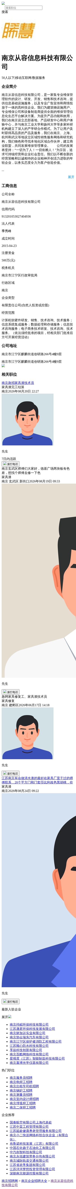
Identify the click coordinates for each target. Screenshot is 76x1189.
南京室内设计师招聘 (24, 1099)
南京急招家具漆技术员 (18, 383)
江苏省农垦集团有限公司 (27, 1165)
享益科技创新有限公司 (26, 1050)
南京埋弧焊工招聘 (23, 1103)
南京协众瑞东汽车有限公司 (29, 1037)
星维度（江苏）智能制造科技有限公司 (37, 1058)
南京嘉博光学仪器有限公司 (29, 1062)
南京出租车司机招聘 (24, 1086)
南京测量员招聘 (21, 1094)
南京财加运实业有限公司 (27, 1033)
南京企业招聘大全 (34, 1181)
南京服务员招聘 (21, 1077)
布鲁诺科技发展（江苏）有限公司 (34, 1143)
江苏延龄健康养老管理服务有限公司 (36, 1131)
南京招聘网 (10, 1181)
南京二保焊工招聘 (23, 1107)
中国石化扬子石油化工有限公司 (32, 1148)
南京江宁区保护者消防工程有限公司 (36, 1041)
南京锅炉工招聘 (21, 1090)
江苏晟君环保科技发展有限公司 (32, 1028)
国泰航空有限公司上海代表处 (31, 1122)
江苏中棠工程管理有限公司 (29, 1126)
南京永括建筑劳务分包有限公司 (32, 1156)
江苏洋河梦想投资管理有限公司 (32, 1169)
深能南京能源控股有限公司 (29, 1173)
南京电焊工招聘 (21, 1082)
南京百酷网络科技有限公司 (29, 1054)
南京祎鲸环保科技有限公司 (29, 1024)
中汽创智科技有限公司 (26, 1152)
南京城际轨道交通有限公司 (29, 1160)
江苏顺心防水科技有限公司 (29, 1045)
